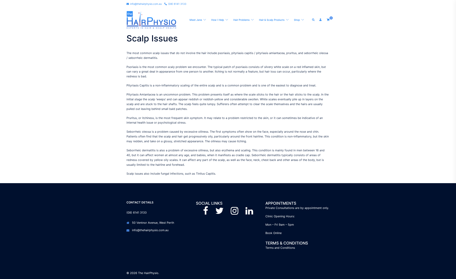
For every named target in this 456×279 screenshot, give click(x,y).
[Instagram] (234, 213)
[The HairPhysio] (151, 20)
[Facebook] (205, 213)
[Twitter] (219, 213)
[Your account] (320, 19)
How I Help (217, 19)
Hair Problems (241, 19)
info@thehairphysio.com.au (150, 230)
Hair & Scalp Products (272, 19)
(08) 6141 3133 (136, 212)
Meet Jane (196, 19)
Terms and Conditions (280, 247)
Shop (297, 19)
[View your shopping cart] (328, 19)
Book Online (273, 233)
